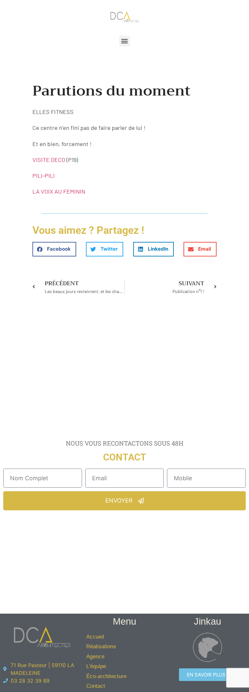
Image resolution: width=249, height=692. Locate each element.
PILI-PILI (43, 175)
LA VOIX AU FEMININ (58, 191)
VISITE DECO (48, 159)
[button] (124, 41)
